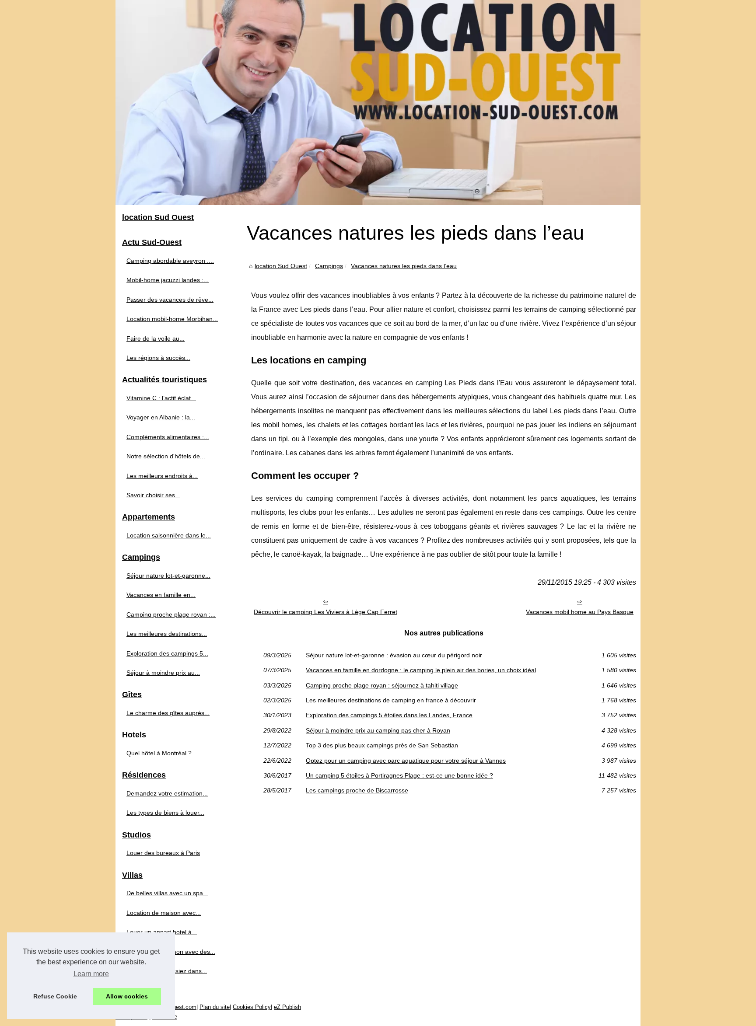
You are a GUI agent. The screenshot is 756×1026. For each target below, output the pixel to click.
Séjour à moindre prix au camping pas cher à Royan (378, 730)
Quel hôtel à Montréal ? (159, 753)
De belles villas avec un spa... (167, 893)
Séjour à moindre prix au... (163, 672)
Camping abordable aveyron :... (170, 260)
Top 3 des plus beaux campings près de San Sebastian (382, 745)
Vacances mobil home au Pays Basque (580, 611)
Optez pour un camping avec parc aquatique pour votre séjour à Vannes (406, 760)
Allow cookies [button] (127, 996)
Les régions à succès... (158, 357)
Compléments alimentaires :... (167, 436)
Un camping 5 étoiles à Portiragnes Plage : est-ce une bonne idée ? (399, 775)
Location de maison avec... (163, 912)
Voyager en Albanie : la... (160, 417)
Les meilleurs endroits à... (162, 475)
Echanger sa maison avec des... (170, 951)
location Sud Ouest (281, 265)
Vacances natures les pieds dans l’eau (404, 265)
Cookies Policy (252, 1007)
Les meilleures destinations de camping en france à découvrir (391, 700)
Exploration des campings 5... (167, 653)
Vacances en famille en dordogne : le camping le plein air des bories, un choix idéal (421, 670)
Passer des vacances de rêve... (170, 299)
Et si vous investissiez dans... (166, 970)
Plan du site (215, 1007)
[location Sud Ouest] (378, 102)
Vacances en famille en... (161, 594)
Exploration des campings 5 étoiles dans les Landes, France (389, 715)
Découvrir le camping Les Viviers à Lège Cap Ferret (325, 611)
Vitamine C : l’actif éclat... (161, 397)
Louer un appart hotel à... (161, 931)
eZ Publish (287, 1007)
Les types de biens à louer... (165, 812)
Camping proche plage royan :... (171, 614)
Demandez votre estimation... (167, 793)
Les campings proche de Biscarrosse (357, 790)
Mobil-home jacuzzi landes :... (167, 279)
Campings (329, 265)
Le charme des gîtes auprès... (168, 712)
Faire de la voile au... (155, 338)
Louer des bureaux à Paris (163, 852)
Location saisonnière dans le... (168, 535)
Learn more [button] (91, 973)
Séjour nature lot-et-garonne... (168, 575)
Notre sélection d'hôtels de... (165, 456)
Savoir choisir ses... (153, 495)
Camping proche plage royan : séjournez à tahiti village (382, 685)
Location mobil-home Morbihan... (172, 318)
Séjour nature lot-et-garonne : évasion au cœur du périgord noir (394, 655)
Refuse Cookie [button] (55, 996)
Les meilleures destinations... (166, 633)
